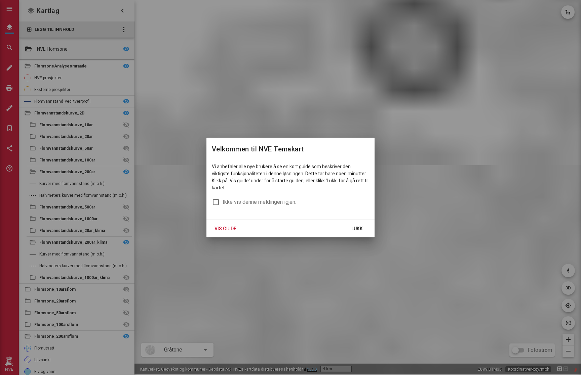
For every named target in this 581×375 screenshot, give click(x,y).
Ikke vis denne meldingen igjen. (259, 202)
